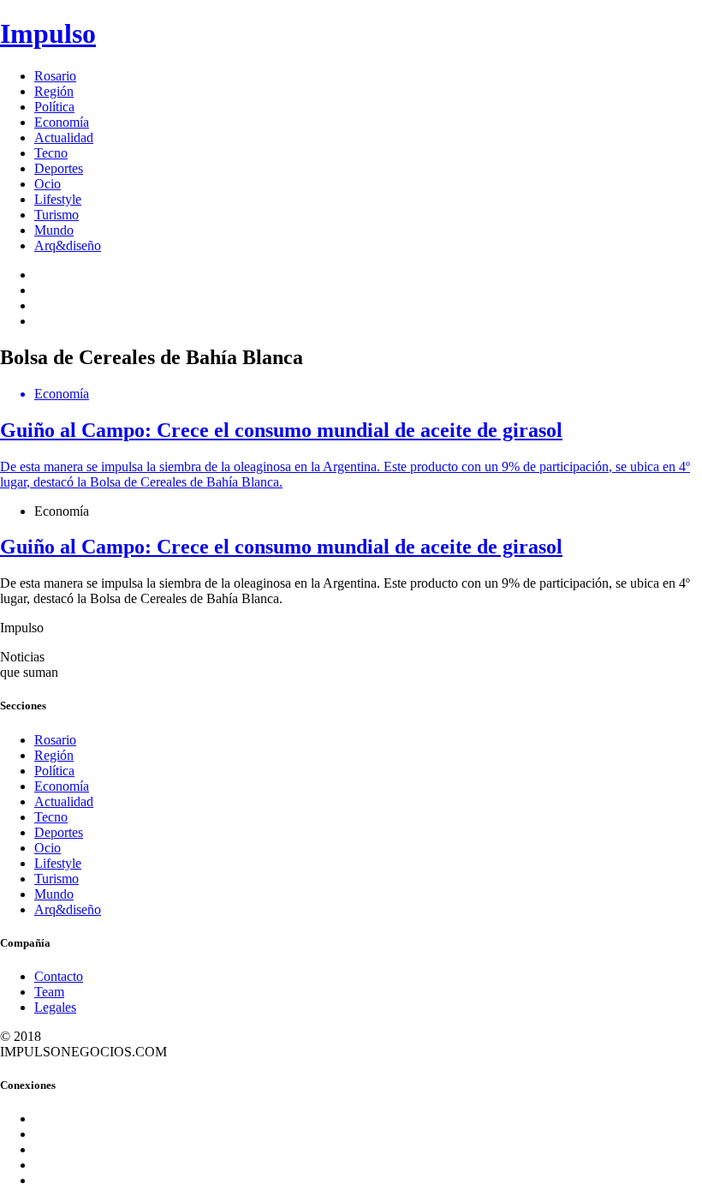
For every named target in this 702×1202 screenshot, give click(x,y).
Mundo (54, 230)
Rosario (55, 76)
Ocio (47, 183)
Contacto (58, 976)
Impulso (48, 33)
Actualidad (63, 137)
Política (54, 106)
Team (49, 991)
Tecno (51, 153)
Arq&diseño (67, 245)
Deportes (58, 168)
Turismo (56, 214)
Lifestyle (57, 199)
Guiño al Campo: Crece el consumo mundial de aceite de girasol (281, 546)
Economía (61, 122)
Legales (55, 1007)
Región (54, 91)
